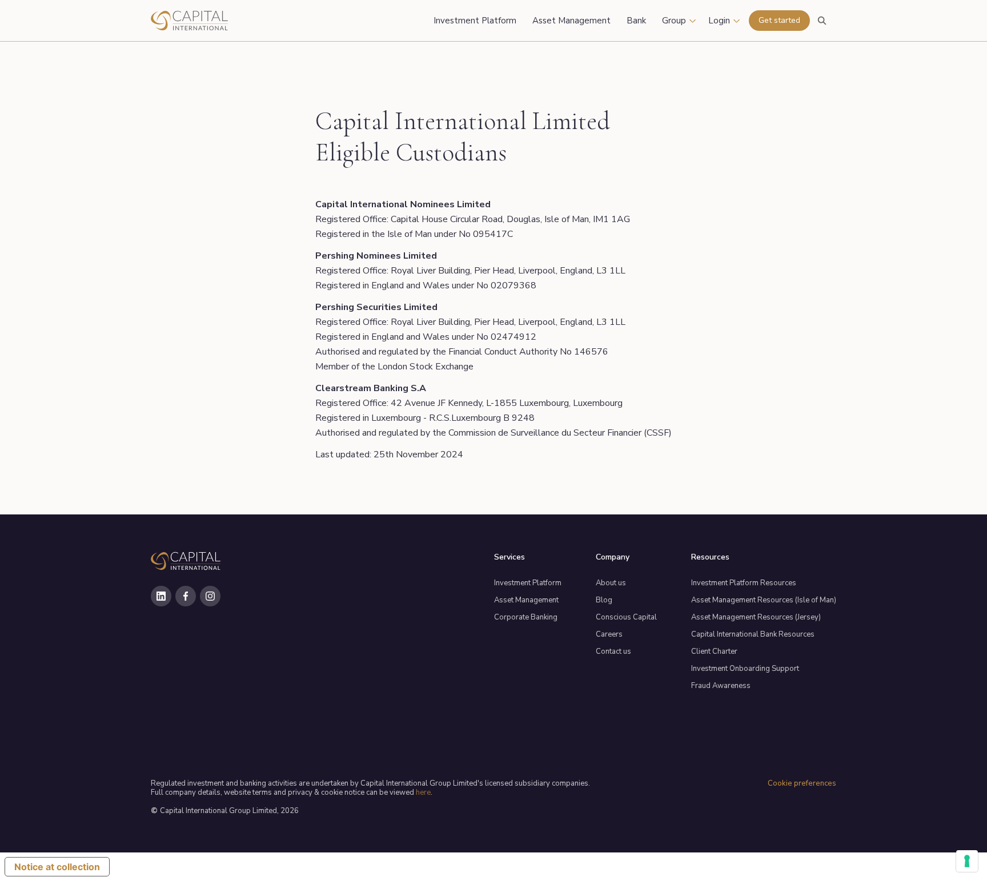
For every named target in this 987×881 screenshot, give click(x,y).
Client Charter (714, 651)
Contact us (613, 651)
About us (611, 583)
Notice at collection (57, 866)
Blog (604, 600)
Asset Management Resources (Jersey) (756, 617)
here (423, 792)
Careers (609, 634)
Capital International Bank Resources (753, 634)
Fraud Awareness (721, 685)
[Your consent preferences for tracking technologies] (967, 861)
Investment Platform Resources (743, 583)
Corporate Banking (525, 617)
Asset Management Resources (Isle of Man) (763, 600)
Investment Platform (527, 583)
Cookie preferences (802, 783)
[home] (219, 20)
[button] (679, 20)
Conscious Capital (626, 617)
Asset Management (526, 600)
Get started (779, 20)
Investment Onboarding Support (745, 668)
